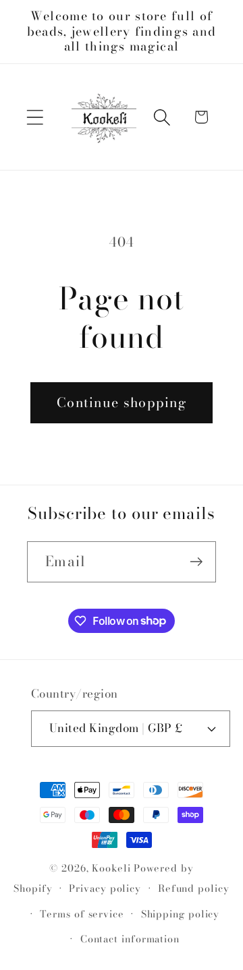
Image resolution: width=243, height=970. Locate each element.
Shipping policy (180, 914)
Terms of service (82, 914)
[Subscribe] (196, 561)
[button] (35, 117)
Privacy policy (105, 888)
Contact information (130, 939)
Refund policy (194, 888)
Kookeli (111, 868)
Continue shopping (121, 402)
